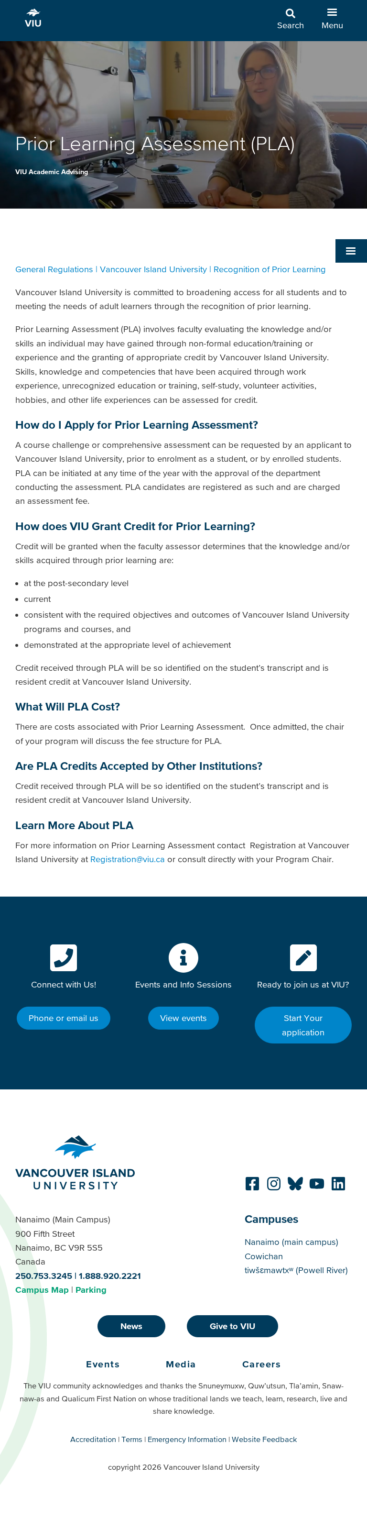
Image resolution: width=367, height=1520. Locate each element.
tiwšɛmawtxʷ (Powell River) (296, 1270)
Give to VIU (232, 1326)
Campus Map (42, 1290)
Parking (91, 1290)
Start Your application (303, 1025)
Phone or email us (63, 1018)
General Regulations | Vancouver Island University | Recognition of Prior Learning (170, 269)
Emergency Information (187, 1439)
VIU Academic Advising (51, 172)
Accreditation (93, 1439)
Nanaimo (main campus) (291, 1242)
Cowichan (264, 1256)
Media (181, 1364)
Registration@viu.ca (127, 859)
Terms (131, 1439)
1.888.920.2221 (110, 1276)
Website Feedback (264, 1439)
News (131, 1326)
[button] (351, 250)
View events (183, 1018)
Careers (261, 1364)
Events (103, 1364)
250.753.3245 (43, 1276)
